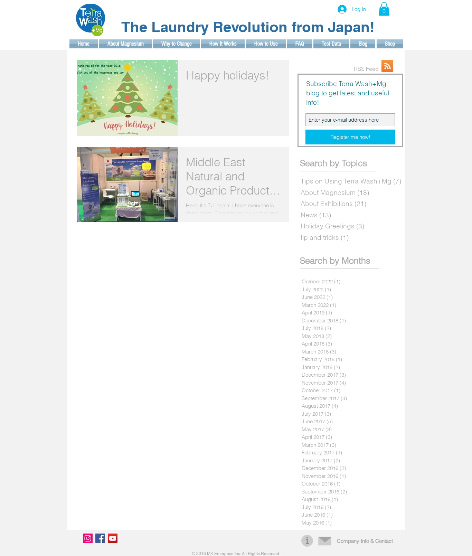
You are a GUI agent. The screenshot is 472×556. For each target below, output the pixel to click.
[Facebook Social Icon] (100, 538)
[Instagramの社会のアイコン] (88, 538)
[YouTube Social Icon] (112, 538)
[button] (384, 9)
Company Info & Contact (365, 541)
